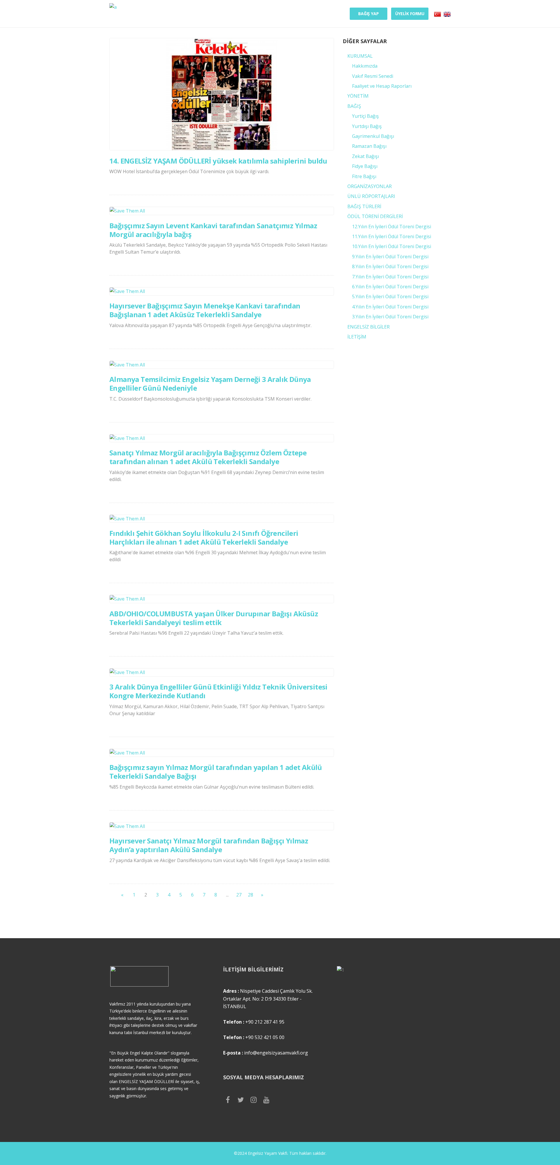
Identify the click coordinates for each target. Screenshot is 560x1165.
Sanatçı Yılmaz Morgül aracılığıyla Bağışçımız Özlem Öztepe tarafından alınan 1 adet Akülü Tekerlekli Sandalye (208, 457)
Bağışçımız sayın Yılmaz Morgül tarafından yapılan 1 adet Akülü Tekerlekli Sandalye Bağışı (215, 771)
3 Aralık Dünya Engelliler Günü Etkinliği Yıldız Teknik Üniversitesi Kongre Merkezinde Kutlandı (218, 691)
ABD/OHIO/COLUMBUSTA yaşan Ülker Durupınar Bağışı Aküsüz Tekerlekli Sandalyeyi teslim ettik (213, 618)
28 (250, 895)
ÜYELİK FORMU (409, 13)
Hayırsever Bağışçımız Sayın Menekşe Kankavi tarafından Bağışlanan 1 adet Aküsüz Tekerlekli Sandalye (204, 310)
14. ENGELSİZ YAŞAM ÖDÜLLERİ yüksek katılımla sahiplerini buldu (218, 161)
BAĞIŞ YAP (368, 13)
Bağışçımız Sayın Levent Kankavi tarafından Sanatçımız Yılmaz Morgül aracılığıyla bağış (213, 230)
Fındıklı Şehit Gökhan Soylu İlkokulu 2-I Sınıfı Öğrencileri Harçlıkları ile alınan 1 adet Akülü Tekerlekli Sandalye (203, 537)
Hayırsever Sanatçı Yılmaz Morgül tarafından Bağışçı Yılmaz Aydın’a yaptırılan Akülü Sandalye (208, 845)
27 (239, 895)
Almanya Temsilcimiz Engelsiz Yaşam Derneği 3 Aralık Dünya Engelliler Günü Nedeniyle (210, 383)
